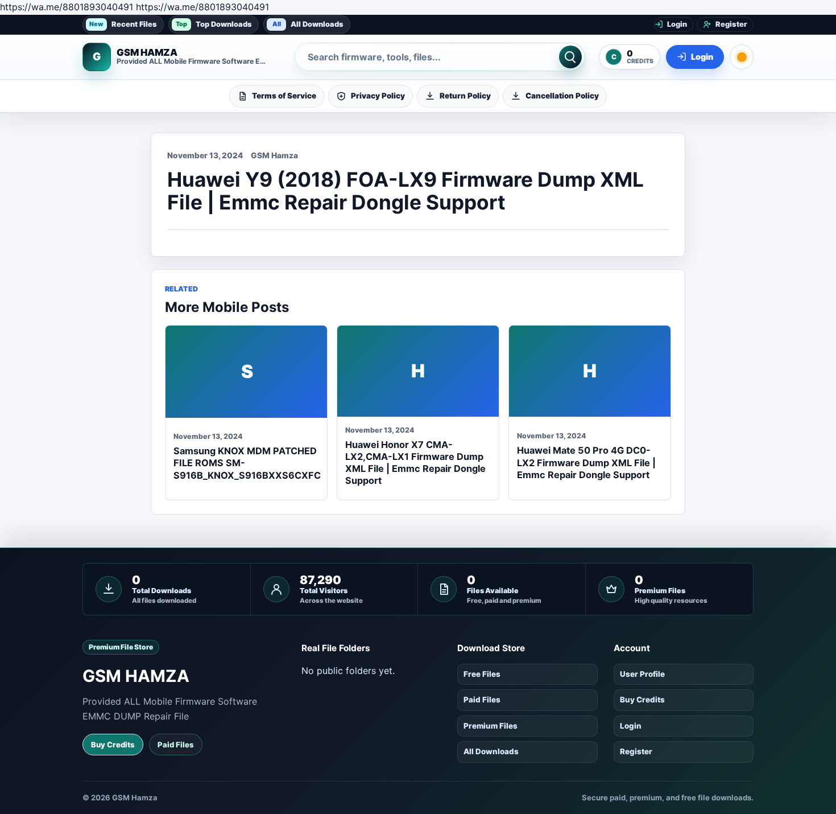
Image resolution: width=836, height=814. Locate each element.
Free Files (481, 674)
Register (636, 751)
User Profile (642, 674)
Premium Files (490, 725)
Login (631, 725)
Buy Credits (113, 744)
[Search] (570, 57)
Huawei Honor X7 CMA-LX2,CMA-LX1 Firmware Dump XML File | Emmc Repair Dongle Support (415, 463)
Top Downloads (214, 23)
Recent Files (123, 23)
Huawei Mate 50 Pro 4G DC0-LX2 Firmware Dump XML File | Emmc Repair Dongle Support (586, 462)
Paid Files (176, 744)
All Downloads (308, 23)
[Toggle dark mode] (742, 56)
